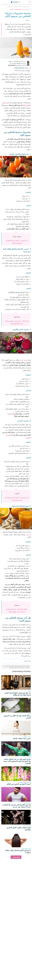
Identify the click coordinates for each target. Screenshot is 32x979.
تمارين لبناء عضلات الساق (22, 738)
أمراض (29, 757)
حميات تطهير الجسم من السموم (16, 9)
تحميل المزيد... (16, 857)
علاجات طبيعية (26, 6)
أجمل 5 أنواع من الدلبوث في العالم (19, 784)
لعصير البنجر (23, 360)
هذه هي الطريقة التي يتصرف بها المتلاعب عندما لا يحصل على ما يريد (16, 806)
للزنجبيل (28, 534)
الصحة (29, 691)
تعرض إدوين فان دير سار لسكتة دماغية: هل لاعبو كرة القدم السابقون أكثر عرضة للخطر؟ (17, 761)
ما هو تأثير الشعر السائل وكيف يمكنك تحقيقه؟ (18, 851)
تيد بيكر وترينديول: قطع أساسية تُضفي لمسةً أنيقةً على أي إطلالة (17, 694)
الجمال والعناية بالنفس (26, 848)
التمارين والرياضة (27, 736)
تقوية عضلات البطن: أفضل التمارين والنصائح (19, 829)
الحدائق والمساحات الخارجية (25, 782)
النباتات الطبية (10, 6)
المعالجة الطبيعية (18, 6)
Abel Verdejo (12, 65)
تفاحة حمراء (11, 414)
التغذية (29, 713)
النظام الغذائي (26, 9)
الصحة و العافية (27, 803)
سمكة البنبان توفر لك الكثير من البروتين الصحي (17, 717)
